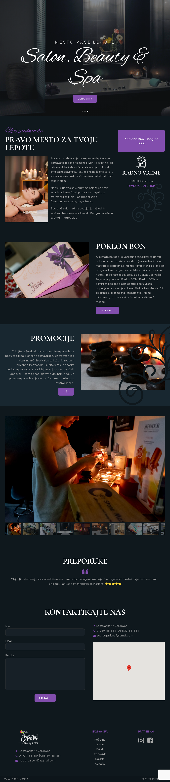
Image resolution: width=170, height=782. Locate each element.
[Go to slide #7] (117, 529)
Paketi (100, 749)
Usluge (99, 744)
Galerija (99, 758)
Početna (99, 739)
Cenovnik (100, 754)
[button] (82, 111)
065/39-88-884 (128, 630)
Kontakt (100, 763)
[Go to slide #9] (151, 529)
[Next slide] (159, 469)
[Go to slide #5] (82, 529)
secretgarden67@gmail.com (115, 635)
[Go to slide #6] (100, 529)
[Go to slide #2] (31, 529)
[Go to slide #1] (13, 529)
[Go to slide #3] (48, 529)
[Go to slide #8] (134, 529)
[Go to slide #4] (65, 529)
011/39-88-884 (106, 630)
